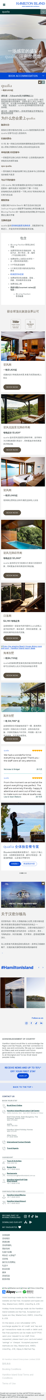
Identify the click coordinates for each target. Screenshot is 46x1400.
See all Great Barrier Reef (23, 903)
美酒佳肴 (6, 1242)
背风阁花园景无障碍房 (20, 225)
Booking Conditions (11, 1369)
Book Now (12, 387)
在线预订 (15, 864)
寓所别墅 (8, 715)
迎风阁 (7, 490)
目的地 (5, 1259)
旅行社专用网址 (9, 1262)
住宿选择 (6, 1235)
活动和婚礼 (7, 1245)
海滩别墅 (8, 653)
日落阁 (7, 615)
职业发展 (6, 1269)
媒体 (4, 1272)
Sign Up (23, 1076)
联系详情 (6, 1279)
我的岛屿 (6, 1248)
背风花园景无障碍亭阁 (16, 427)
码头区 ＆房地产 (9, 1255)
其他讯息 (6, 1276)
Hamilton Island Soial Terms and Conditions (17, 1376)
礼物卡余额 (7, 1252)
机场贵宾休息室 (17, 274)
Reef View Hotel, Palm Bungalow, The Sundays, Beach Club (22, 1118)
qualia (6, 11)
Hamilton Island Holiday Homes (20, 1130)
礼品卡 (5, 1265)
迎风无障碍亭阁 (12, 553)
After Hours (12, 1136)
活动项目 (6, 1238)
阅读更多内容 (29, 864)
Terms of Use (9, 1383)
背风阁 (7, 364)
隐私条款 (6, 1363)
